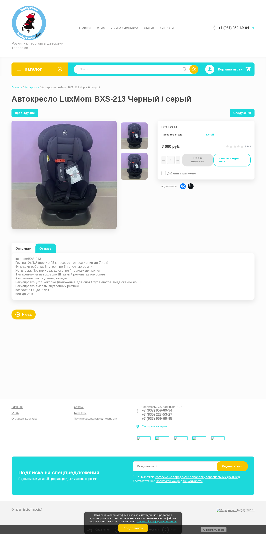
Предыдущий (25, 112)
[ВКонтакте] (183, 186)
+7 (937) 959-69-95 (157, 419)
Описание (23, 248)
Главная (16, 87)
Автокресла (31, 87)
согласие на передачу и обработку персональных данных (196, 477)
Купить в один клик (229, 160)
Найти (184, 69)
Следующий (242, 112)
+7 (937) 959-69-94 (233, 28)
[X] (191, 186)
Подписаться (232, 466)
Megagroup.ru (246, 510)
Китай (210, 134)
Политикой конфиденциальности (157, 521)
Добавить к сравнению (181, 173)
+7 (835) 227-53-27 (157, 414)
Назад (27, 314)
